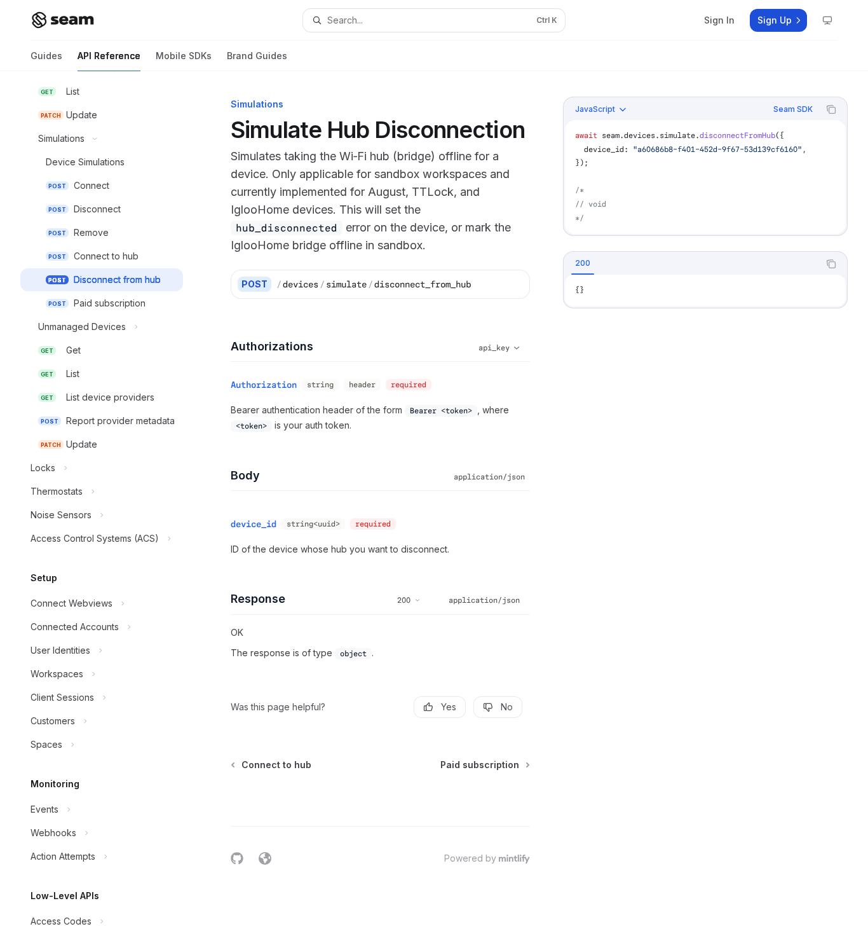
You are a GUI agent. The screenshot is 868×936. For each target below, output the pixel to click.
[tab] (582, 263)
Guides (46, 55)
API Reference (109, 55)
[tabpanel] (705, 290)
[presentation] (111, 503)
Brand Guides (257, 55)
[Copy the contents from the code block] (831, 109)
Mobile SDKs (184, 55)
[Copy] (515, 284)
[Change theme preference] (827, 20)
